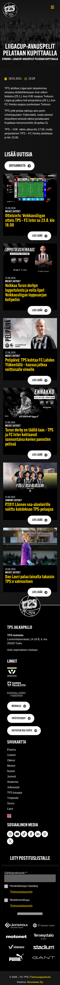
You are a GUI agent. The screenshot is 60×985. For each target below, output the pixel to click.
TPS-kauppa (14, 792)
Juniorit (11, 776)
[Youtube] (17, 834)
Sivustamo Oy (35, 982)
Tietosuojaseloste (40, 977)
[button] (52, 7)
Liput (10, 808)
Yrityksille (13, 798)
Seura (10, 803)
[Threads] (45, 834)
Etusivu (6, 59)
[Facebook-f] (31, 834)
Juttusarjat (13, 787)
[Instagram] (10, 834)
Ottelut (11, 760)
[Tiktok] (24, 834)
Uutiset (11, 755)
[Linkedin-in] (38, 834)
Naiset (11, 771)
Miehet (11, 765)
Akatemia (12, 781)
